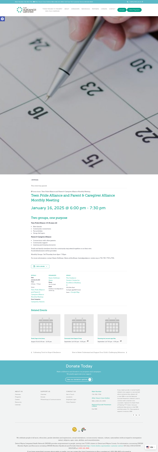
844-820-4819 (89, 2)
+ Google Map (74, 292)
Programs (18, 397)
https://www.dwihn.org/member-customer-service (104, 446)
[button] (2, 18)
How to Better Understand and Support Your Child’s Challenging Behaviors (98, 352)
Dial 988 (94, 409)
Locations (69, 397)
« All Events (34, 180)
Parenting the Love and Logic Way (107, 338)
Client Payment (134, 10)
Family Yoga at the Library (38, 338)
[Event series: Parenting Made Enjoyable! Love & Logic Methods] (120, 341)
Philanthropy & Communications (51, 399)
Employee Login (71, 399)
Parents (42, 302)
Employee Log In (135, 2)
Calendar (18, 405)
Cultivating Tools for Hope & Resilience (47, 352)
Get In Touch (70, 394)
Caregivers (75, 9)
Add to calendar (40, 266)
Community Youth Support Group (73, 338)
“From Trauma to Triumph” (52, 10)
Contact (112, 9)
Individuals (85, 9)
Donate (122, 10)
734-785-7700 (28, 2)
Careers (104, 9)
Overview (18, 394)
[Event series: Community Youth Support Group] (87, 341)
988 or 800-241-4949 (57, 2)
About (66, 9)
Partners (95, 9)
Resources (18, 402)
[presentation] (45, 325)
